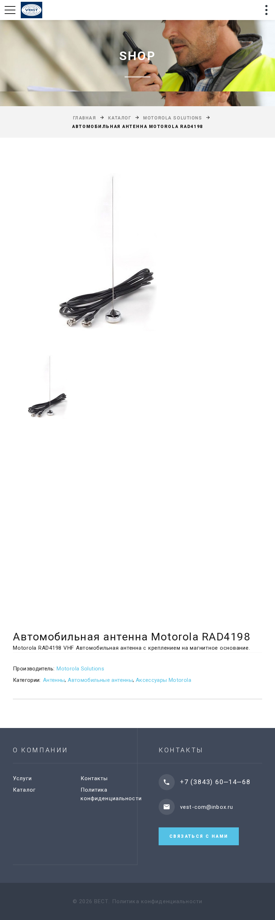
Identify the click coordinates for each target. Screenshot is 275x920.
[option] (137, 252)
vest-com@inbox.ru (206, 807)
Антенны (54, 680)
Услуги (22, 778)
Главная (84, 117)
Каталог (119, 117)
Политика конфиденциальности (157, 901)
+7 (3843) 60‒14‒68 (215, 782)
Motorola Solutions (172, 117)
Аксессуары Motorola (163, 680)
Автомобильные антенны (100, 680)
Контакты (94, 778)
